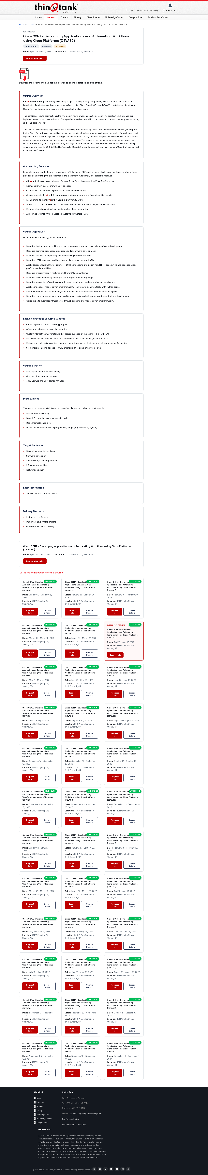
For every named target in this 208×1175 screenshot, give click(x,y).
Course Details (47, 611)
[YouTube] (117, 1169)
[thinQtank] (56, 7)
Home (38, 17)
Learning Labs (42, 1114)
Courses (49, 17)
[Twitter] (100, 1169)
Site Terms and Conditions (74, 1125)
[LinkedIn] (105, 1169)
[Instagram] (111, 1169)
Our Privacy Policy (70, 1119)
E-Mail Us (170, 10)
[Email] (122, 1169)
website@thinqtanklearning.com (87, 1114)
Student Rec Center (158, 17)
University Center (114, 17)
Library (78, 17)
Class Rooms (93, 17)
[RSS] (128, 1169)
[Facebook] (94, 1169)
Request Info (30, 611)
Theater (65, 17)
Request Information (35, 58)
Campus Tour (136, 17)
